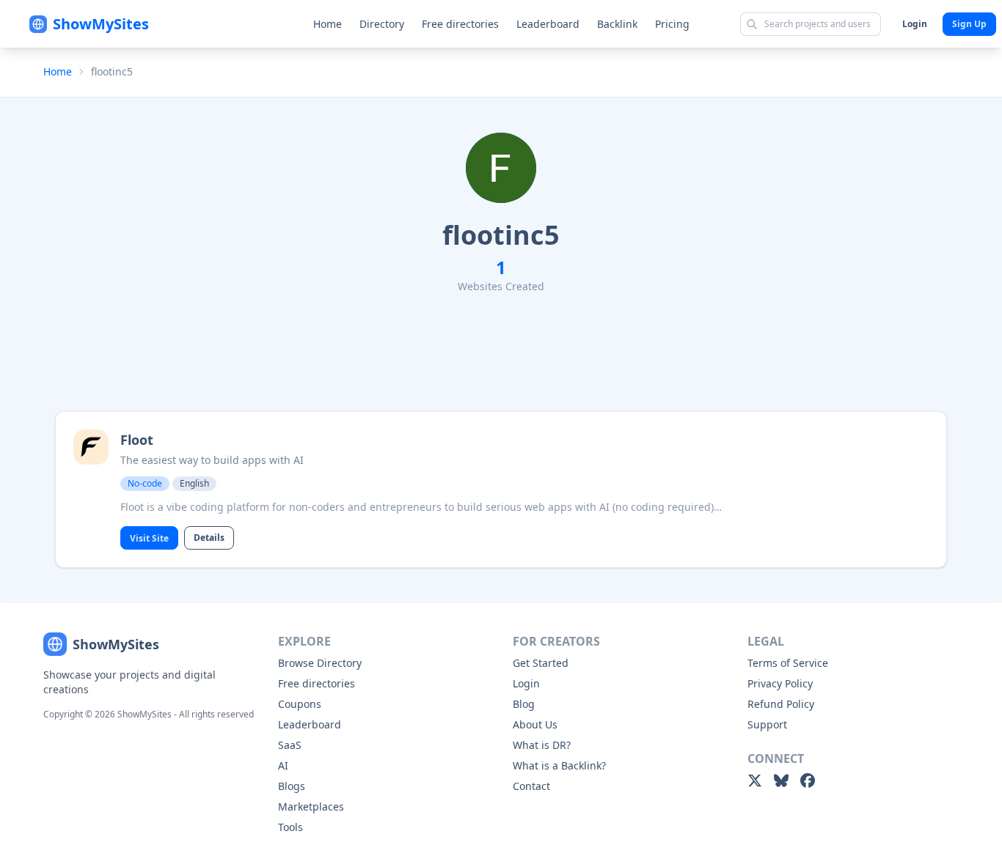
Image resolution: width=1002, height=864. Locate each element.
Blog (524, 704)
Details (209, 537)
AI (283, 765)
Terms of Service (787, 663)
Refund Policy (780, 704)
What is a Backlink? (559, 765)
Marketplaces (311, 806)
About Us (535, 724)
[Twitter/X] (754, 780)
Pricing (672, 24)
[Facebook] (807, 780)
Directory (381, 24)
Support (767, 724)
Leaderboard (547, 24)
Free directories (460, 24)
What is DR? (542, 745)
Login (914, 24)
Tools (290, 827)
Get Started (540, 663)
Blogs (291, 786)
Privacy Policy (780, 683)
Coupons (299, 704)
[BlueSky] (781, 780)
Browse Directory (320, 663)
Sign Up (969, 24)
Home (327, 24)
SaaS (289, 745)
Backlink (617, 24)
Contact (531, 786)
